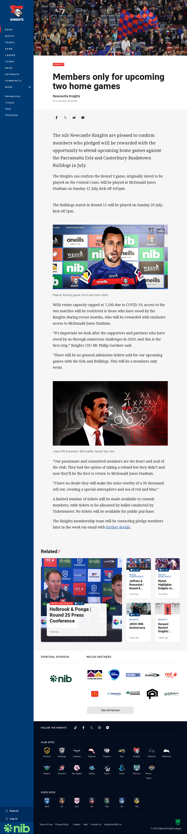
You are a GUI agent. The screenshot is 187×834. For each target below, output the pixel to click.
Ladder (10, 55)
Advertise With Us (113, 824)
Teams (9, 61)
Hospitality (11, 115)
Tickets (9, 102)
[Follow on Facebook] (83, 727)
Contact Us (96, 824)
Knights (58, 64)
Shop (8, 108)
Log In (14, 818)
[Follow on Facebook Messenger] (107, 727)
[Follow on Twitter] (91, 727)
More (9, 87)
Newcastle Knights (66, 96)
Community (13, 80)
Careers (76, 824)
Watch (10, 36)
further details (118, 527)
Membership (12, 96)
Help (85, 824)
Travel (10, 42)
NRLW (9, 67)
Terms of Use (45, 824)
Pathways (12, 74)
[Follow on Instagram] (99, 727)
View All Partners (110, 710)
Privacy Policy (62, 824)
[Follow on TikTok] (75, 727)
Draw (9, 48)
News (9, 29)
